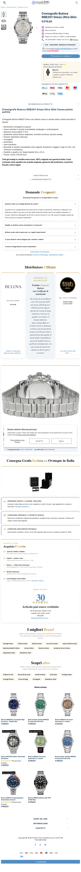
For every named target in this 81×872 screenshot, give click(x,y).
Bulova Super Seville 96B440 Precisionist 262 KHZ (65, 757)
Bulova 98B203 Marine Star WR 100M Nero (39, 799)
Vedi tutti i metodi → (38, 580)
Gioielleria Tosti (25, 653)
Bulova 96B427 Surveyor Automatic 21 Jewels (37, 757)
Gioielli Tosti (40, 2)
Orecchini (53, 675)
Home (3, 7)
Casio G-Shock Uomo (70, 644)
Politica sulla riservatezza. (26, 435)
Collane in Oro (8, 675)
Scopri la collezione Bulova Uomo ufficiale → (13, 352)
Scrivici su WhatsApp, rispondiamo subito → (48, 255)
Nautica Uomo (44, 648)
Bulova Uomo (24, 7)
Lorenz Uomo (29, 648)
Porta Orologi (23, 679)
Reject (61, 441)
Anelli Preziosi (40, 675)
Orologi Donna (8, 679)
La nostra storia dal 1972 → (67, 352)
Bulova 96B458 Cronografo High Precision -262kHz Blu (13, 720)
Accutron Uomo (52, 644)
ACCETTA (39, 441)
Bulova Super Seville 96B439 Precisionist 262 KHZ (38, 720)
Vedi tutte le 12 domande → (40, 252)
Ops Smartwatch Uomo (11, 648)
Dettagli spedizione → (23, 507)
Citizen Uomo (22, 644)
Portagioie (36, 679)
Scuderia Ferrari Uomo (62, 648)
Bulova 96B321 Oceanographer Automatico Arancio (12, 799)
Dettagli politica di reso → (40, 618)
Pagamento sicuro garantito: (55, 84)
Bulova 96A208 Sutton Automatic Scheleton (13, 757)
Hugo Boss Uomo (9, 653)
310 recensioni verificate (52, 67)
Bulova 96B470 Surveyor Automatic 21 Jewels (64, 720)
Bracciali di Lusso (24, 675)
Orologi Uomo (13, 7)
